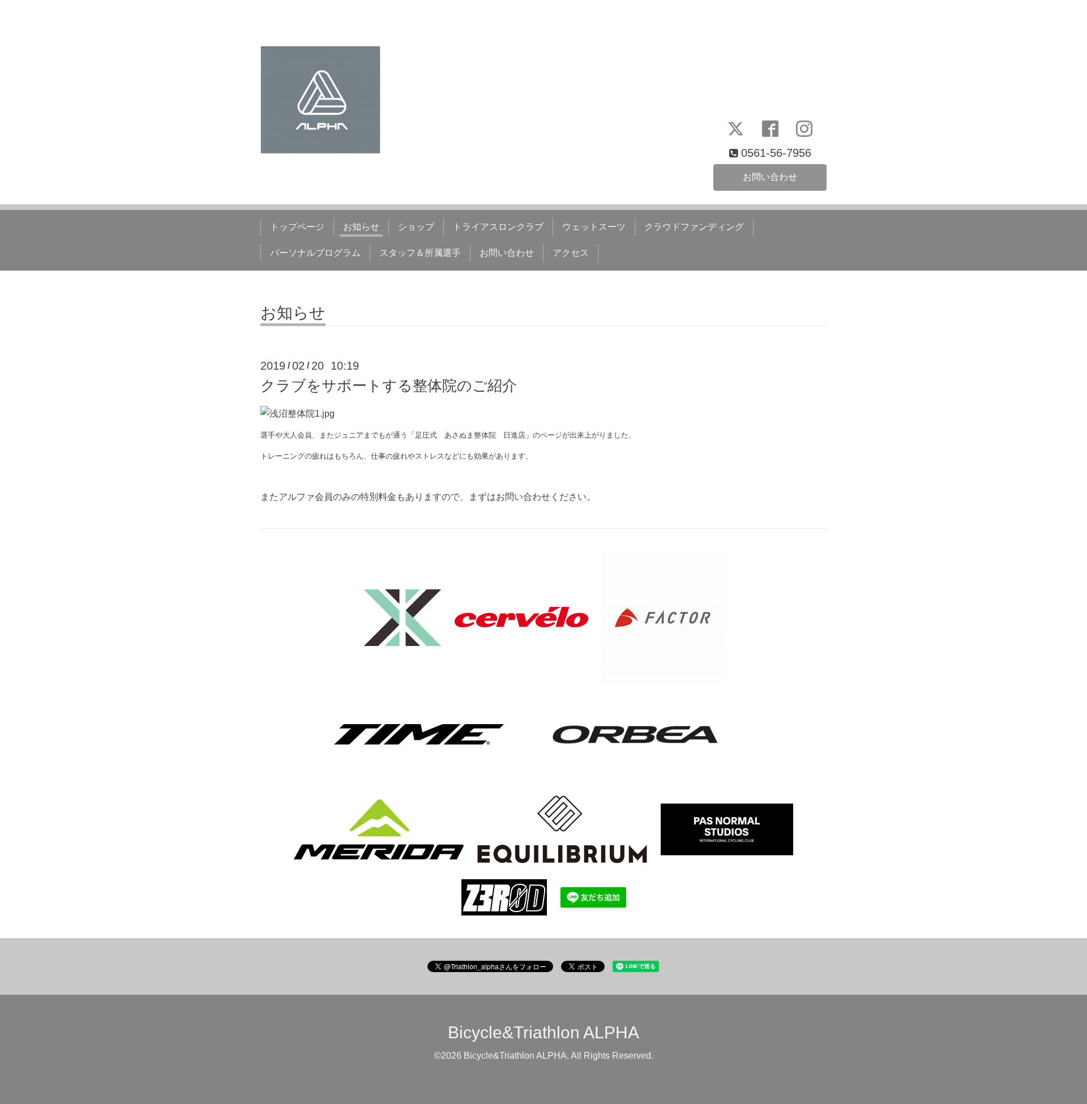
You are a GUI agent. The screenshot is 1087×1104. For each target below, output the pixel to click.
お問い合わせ (770, 177)
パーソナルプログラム (315, 253)
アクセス (571, 253)
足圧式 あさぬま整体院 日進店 (470, 435)
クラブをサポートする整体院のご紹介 (388, 385)
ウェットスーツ (594, 227)
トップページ (297, 227)
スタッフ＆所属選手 (420, 253)
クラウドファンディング (694, 227)
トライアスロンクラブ (498, 227)
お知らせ (361, 227)
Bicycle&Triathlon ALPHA (543, 1032)
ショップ (416, 227)
